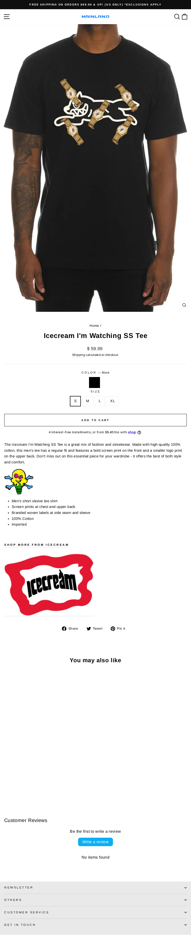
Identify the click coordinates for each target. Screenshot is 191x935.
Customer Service (26, 912)
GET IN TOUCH (20, 924)
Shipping (78, 355)
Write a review (95, 842)
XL (112, 401)
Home (94, 326)
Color (95, 372)
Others (13, 899)
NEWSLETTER (18, 887)
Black (94, 382)
